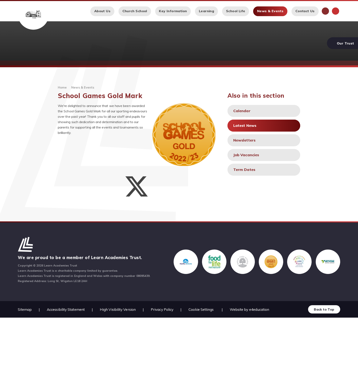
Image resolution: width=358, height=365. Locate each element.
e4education (259, 309)
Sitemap (25, 309)
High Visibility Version (118, 309)
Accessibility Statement (66, 309)
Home (62, 87)
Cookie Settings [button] (201, 309)
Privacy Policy (162, 309)
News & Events (82, 87)
